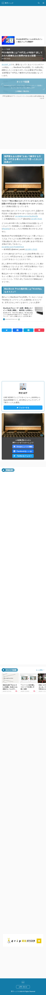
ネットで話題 (6, 49)
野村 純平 (23, 392)
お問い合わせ (23, 987)
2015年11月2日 (31, 249)
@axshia (5, 228)
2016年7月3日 (36, 219)
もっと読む (39, 670)
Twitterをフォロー (24, 456)
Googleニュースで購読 (24, 446)
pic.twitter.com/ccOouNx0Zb (26, 216)
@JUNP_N (6, 64)
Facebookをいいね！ (24, 451)
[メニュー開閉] (43, 3)
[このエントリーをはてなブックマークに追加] (28, 330)
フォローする (24, 407)
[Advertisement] (23, 124)
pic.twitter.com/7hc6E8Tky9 (13, 246)
